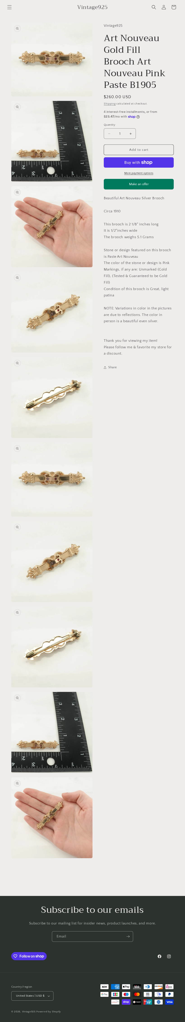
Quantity (109, 124)
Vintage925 (29, 1011)
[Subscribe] (128, 936)
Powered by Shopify (48, 1011)
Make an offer (139, 185)
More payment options (138, 173)
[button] (9, 7)
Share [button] (112, 367)
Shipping (110, 103)
